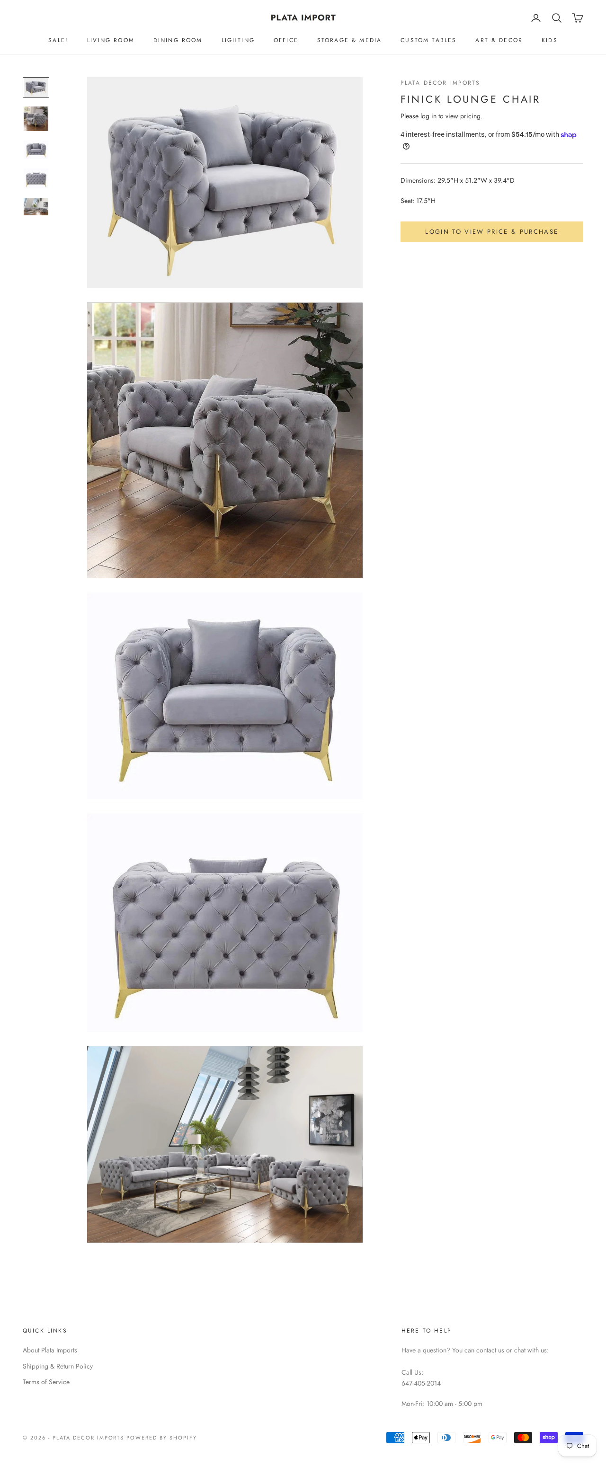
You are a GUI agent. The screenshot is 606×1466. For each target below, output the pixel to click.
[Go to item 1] (36, 87)
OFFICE (286, 40)
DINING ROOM (178, 40)
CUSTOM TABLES (428, 40)
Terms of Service (46, 1382)
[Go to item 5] (36, 206)
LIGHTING (238, 40)
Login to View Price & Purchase (491, 231)
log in (428, 116)
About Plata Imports (50, 1350)
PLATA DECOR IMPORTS (441, 83)
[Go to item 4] (36, 178)
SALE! (58, 40)
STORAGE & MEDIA (349, 40)
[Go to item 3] (36, 150)
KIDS (550, 40)
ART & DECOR (499, 40)
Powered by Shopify (161, 1437)
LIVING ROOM (110, 40)
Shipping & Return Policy (58, 1366)
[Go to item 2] (36, 119)
